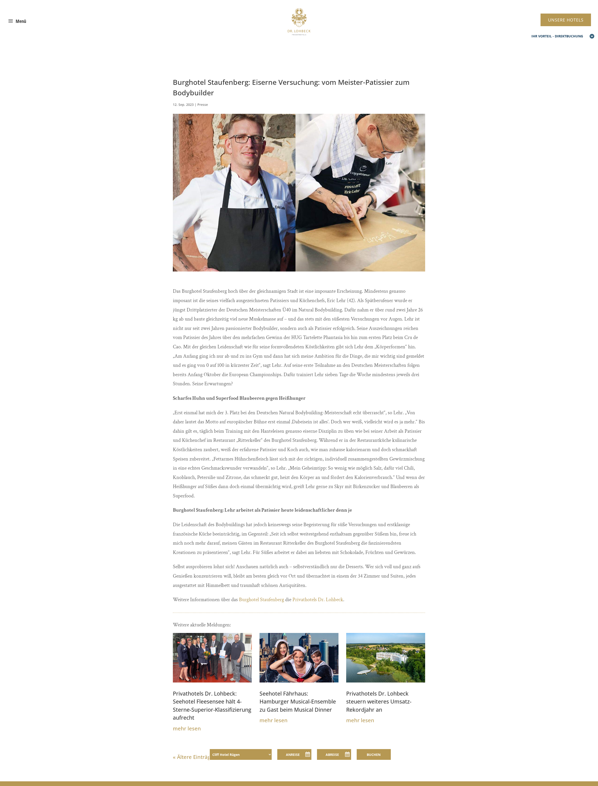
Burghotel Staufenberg (261, 599)
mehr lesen (187, 728)
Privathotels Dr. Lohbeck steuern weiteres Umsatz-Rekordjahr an (378, 701)
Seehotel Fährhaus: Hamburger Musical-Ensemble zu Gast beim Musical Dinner (298, 701)
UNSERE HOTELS (566, 20)
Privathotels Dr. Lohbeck (317, 599)
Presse (202, 104)
